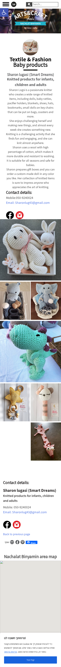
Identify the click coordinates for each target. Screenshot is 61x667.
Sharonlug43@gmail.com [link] (32, 203)
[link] (4, 12)
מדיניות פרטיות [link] (10, 651)
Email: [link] (10, 203)
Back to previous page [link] (16, 534)
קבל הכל (30, 659)
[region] (30, 650)
